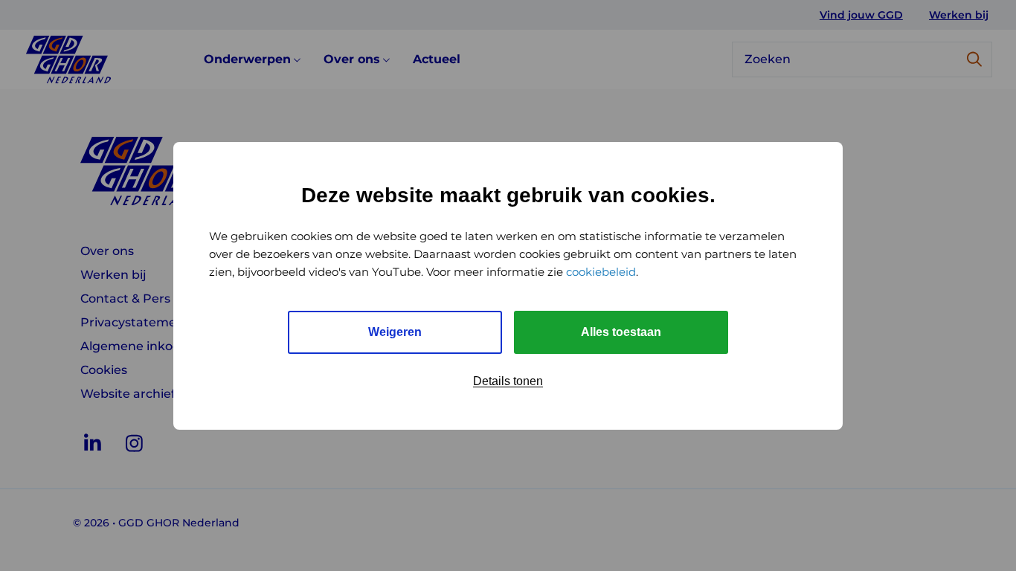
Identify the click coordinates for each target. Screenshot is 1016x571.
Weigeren (395, 332)
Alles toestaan (621, 332)
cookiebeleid (601, 272)
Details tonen (508, 381)
